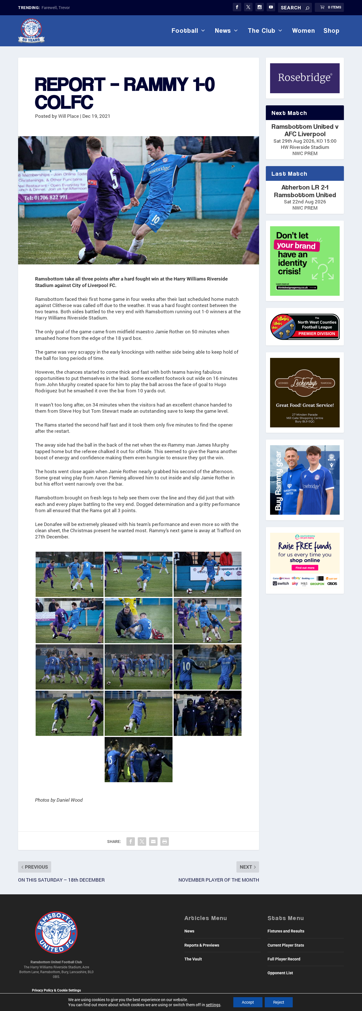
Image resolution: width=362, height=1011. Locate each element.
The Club (261, 30)
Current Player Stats (286, 945)
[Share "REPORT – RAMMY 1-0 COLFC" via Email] (153, 841)
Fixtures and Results (286, 931)
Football (185, 30)
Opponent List (280, 973)
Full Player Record (284, 959)
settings (213, 1004)
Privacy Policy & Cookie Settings (56, 990)
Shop (332, 30)
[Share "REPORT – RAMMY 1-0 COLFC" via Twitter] (142, 841)
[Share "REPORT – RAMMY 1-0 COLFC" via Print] (164, 841)
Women (303, 30)
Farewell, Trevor (56, 7)
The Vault (193, 959)
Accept (248, 1002)
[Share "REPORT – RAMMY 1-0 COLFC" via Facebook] (130, 841)
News (223, 30)
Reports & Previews (201, 945)
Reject (278, 1002)
